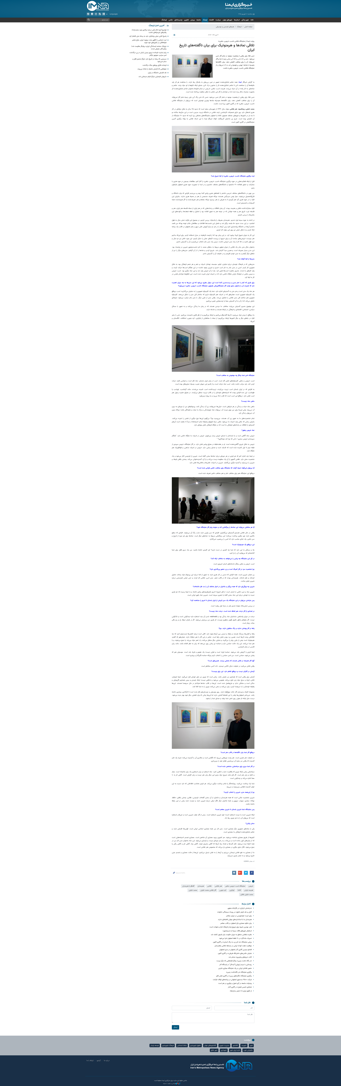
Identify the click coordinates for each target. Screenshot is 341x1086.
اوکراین (232, 890)
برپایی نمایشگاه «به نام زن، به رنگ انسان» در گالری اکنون (232, 942)
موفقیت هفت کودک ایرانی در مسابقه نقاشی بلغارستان (233, 946)
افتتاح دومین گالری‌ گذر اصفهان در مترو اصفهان (235, 949)
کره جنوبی (222, 890)
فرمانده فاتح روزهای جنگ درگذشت (155, 65)
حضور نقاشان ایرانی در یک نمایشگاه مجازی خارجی (235, 968)
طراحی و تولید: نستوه (169, 1084)
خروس (251, 886)
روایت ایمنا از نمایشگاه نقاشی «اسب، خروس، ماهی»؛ (236, 41)
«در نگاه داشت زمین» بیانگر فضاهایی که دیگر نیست (234, 961)
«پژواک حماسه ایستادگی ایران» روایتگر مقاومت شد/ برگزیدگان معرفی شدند (149, 47)
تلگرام (92, 14)
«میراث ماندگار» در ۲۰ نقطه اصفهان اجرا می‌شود (235, 938)
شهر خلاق (214, 1050)
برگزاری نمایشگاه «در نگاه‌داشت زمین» (239, 972)
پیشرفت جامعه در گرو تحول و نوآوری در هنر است (235, 983)
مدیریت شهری (224, 1045)
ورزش (192, 20)
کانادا (239, 890)
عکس (171, 20)
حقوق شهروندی (195, 1045)
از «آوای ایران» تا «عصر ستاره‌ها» (241, 991)
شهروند (243, 1045)
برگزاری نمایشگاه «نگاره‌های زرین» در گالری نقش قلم (234, 976)
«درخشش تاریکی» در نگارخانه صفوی (240, 908)
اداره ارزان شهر (235, 1050)
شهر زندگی (245, 20)
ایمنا (227, 6)
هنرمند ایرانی (248, 890)
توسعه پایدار (155, 1045)
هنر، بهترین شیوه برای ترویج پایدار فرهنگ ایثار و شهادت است (231, 927)
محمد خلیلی (193, 890)
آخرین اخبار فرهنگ (156, 25)
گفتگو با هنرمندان (188, 886)
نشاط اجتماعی (182, 1045)
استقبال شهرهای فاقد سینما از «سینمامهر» (237, 931)
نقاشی (209, 886)
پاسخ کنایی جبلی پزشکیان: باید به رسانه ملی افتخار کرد (148, 36)
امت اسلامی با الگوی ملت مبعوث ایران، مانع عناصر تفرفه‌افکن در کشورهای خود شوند (149, 41)
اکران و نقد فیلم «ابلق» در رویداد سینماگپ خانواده (234, 912)
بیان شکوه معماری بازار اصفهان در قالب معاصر (236, 923)
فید (99, 14)
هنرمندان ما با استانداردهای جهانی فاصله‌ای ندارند (235, 919)
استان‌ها (237, 20)
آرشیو (103, 14)
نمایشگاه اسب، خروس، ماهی (235, 886)
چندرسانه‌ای (178, 20)
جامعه (198, 20)
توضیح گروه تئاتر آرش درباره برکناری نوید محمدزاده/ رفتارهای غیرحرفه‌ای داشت (149, 31)
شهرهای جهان (227, 20)
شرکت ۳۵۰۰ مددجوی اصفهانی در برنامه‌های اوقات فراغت (232, 979)
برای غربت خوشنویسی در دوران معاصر (239, 916)
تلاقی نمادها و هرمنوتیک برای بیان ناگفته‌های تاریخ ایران (216, 48)
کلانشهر (235, 1045)
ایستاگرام (96, 14)
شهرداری (224, 1050)
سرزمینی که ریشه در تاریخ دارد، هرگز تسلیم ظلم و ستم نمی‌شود (150, 60)
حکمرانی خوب (248, 1050)
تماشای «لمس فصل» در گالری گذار (240, 987)
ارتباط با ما (90, 1060)
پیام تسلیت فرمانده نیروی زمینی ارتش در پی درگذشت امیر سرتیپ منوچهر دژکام (148, 53)
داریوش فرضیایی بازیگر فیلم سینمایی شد (153, 76)
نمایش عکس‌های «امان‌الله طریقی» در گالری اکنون (235, 953)
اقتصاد (211, 20)
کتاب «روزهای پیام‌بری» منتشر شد (240, 957)
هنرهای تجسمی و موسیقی (225, 26)
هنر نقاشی (218, 886)
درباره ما (106, 1060)
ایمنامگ (164, 20)
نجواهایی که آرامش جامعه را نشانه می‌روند (152, 69)
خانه (252, 20)
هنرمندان (201, 886)
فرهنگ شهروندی (168, 1045)
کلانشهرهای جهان (210, 1045)
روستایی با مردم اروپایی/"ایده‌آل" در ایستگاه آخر (235, 964)
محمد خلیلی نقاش (246, 894)
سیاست (218, 20)
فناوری (186, 20)
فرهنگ (205, 20)
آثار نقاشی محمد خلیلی (208, 890)
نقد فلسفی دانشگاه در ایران (157, 72)
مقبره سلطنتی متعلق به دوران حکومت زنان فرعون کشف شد (231, 934)
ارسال (175, 1027)
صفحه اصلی (248, 26)
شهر (251, 1045)
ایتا (88, 14)
